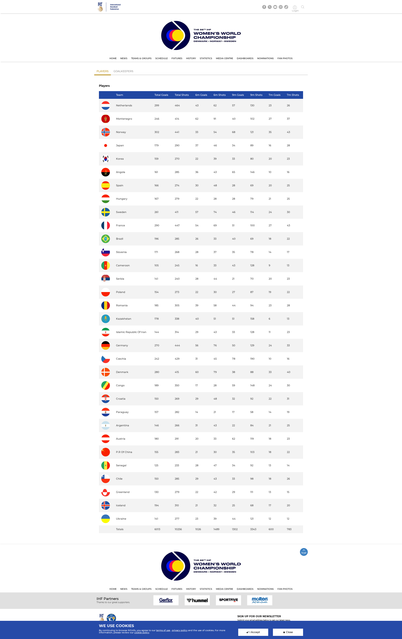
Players (103, 71)
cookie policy (141, 632)
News (123, 58)
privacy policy (179, 630)
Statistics (206, 58)
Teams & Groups (141, 58)
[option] (166, 600)
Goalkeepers (123, 71)
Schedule (161, 58)
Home (113, 58)
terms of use (163, 630)
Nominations (265, 58)
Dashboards (245, 58)
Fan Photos (285, 58)
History (191, 58)
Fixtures (176, 58)
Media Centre (224, 58)
